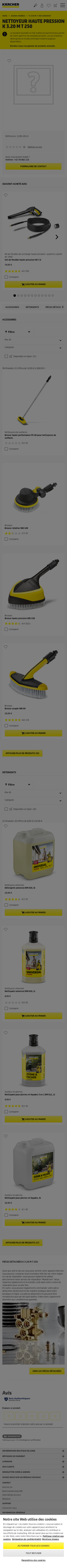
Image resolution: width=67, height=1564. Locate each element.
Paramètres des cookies (33, 1560)
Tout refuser (33, 1553)
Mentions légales (50, 1539)
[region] (33, 1539)
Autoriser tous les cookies (33, 1546)
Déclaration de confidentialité (26, 1539)
